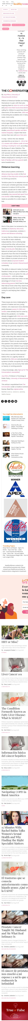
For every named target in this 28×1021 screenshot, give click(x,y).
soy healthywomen (9, 17)
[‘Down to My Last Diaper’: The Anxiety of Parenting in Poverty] (6, 426)
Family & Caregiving (21, 76)
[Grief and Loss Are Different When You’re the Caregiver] (7, 211)
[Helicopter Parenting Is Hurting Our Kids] (6, 442)
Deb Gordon (7, 803)
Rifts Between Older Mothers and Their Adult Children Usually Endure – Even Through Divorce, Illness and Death (18, 418)
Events (5, 9)
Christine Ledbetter (9, 946)
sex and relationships (9, 949)
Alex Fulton (7, 730)
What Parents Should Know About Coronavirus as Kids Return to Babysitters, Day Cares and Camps (17, 455)
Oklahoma (12, 229)
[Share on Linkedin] (19, 84)
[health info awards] (15, 531)
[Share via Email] (23, 84)
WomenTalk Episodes (9, 21)
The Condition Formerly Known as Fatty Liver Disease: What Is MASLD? (14, 713)
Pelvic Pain (10, 553)
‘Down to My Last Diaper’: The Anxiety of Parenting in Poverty (17, 426)
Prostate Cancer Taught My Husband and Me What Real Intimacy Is (14, 931)
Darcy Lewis (7, 684)
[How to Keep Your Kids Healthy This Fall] (6, 448)
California (5, 231)
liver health (6, 686)
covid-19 (9, 391)
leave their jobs (21, 135)
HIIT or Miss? (10, 642)
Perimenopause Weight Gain (14, 555)
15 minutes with (7, 857)
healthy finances (6, 394)
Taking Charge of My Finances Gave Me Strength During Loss (19, 219)
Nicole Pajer (7, 855)
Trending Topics (9, 546)
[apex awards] (15, 487)
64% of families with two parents (12, 160)
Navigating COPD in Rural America (14, 793)
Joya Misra (7, 94)
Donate (5, 28)
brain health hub (8, 13)
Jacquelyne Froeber (9, 650)
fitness (4, 652)
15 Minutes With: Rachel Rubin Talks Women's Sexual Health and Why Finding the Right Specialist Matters (13, 835)
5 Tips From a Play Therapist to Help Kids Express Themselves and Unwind (17, 434)
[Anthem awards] (15, 508)
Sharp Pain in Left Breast (10, 548)
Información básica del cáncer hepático (14, 754)
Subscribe (6, 24)
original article (18, 389)
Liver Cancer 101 (12, 674)
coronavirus (16, 391)
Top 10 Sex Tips (12, 549)
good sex (14, 9)
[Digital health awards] (15, 468)
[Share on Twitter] (21, 82)
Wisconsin (20, 229)
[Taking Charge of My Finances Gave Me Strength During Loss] (7, 219)
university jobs (10, 249)
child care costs (22, 316)
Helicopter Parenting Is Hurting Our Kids (17, 441)
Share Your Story (18, 24)
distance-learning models (10, 174)
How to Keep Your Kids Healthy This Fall (17, 448)
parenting (21, 79)
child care (13, 359)
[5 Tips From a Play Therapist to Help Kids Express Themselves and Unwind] (6, 434)
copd (3, 805)
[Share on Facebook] (18, 82)
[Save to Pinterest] (24, 82)
